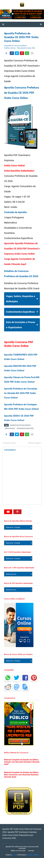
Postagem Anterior (10, 443)
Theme (14, 855)
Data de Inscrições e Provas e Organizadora (20, 325)
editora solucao (10, 48)
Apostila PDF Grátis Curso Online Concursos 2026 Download (22, 847)
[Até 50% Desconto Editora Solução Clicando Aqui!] (14, 14)
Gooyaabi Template (32, 855)
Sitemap (31, 851)
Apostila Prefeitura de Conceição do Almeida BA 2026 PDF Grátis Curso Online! (20, 393)
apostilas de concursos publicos (16, 45)
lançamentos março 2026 (26, 48)
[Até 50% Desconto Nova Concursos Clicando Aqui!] (36, 14)
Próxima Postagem (34, 443)
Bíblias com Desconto (18, 851)
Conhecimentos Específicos (20, 311)
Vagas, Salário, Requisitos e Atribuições (20, 299)
